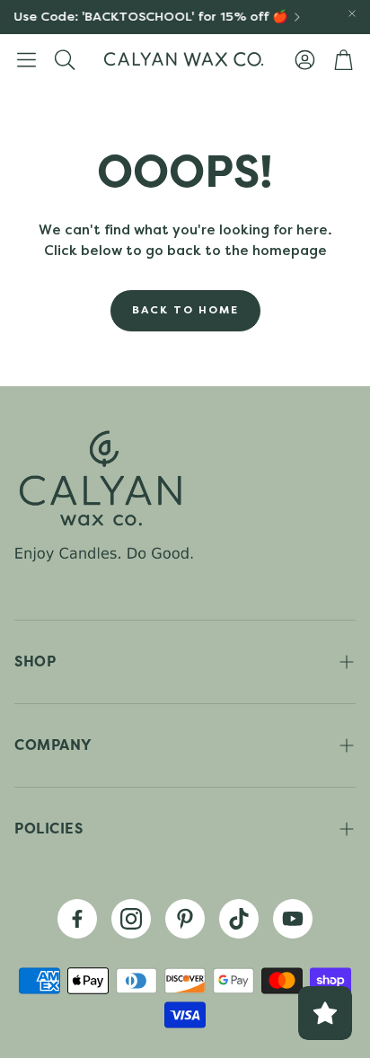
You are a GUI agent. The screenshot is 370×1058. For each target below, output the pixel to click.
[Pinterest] (185, 919)
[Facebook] (77, 919)
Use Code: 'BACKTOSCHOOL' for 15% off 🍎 (148, 17)
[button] (26, 59)
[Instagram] (131, 919)
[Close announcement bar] (352, 13)
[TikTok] (239, 919)
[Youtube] (293, 919)
